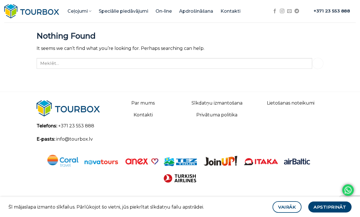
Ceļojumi (78, 11)
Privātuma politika (216, 115)
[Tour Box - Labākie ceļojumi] (31, 11)
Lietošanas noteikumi (290, 103)
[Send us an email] (289, 11)
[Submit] (317, 63)
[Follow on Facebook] (275, 11)
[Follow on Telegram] (296, 11)
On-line (164, 11)
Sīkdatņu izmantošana (217, 103)
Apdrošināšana (196, 11)
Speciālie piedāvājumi (123, 11)
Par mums (143, 103)
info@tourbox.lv (74, 139)
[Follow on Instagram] (282, 11)
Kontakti (230, 11)
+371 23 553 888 (76, 126)
